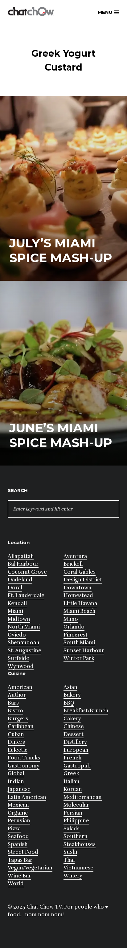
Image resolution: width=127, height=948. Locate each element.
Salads (71, 828)
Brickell (73, 564)
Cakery (72, 718)
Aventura (75, 556)
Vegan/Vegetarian (30, 868)
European (75, 750)
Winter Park (78, 658)
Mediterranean (82, 797)
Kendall (17, 603)
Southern (75, 836)
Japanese (19, 789)
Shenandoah (23, 642)
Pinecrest (75, 635)
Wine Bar (19, 876)
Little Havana (80, 603)
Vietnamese (78, 868)
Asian (70, 687)
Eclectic (17, 750)
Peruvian (19, 820)
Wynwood (21, 666)
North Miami (24, 627)
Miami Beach (79, 611)
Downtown (77, 587)
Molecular (76, 805)
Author (17, 695)
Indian (16, 781)
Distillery (75, 742)
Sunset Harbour (83, 650)
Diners (16, 742)
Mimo (70, 619)
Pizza (14, 828)
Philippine (76, 820)
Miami (15, 611)
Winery (72, 876)
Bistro (15, 710)
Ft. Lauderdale (26, 595)
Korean (72, 789)
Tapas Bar (20, 860)
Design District (82, 579)
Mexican (18, 805)
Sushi (70, 852)
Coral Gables (79, 572)
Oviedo (17, 635)
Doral (15, 587)
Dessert (73, 734)
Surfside (18, 658)
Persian (72, 813)
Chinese (73, 726)
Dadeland (20, 579)
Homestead (78, 595)
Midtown (19, 619)
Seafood (18, 836)
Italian (71, 781)
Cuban (16, 734)
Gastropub (77, 766)
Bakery (72, 695)
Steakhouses (79, 844)
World (16, 883)
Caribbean (21, 726)
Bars (13, 703)
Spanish (17, 844)
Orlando (73, 627)
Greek (71, 773)
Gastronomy (23, 766)
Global (16, 773)
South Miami (79, 642)
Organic (18, 813)
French (72, 758)
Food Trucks (24, 758)
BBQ (68, 703)
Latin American (27, 797)
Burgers (18, 718)
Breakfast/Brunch (85, 710)
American (20, 687)
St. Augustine (24, 650)
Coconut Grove (27, 572)
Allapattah (21, 556)
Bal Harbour (23, 564)
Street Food (23, 852)
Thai (69, 860)
